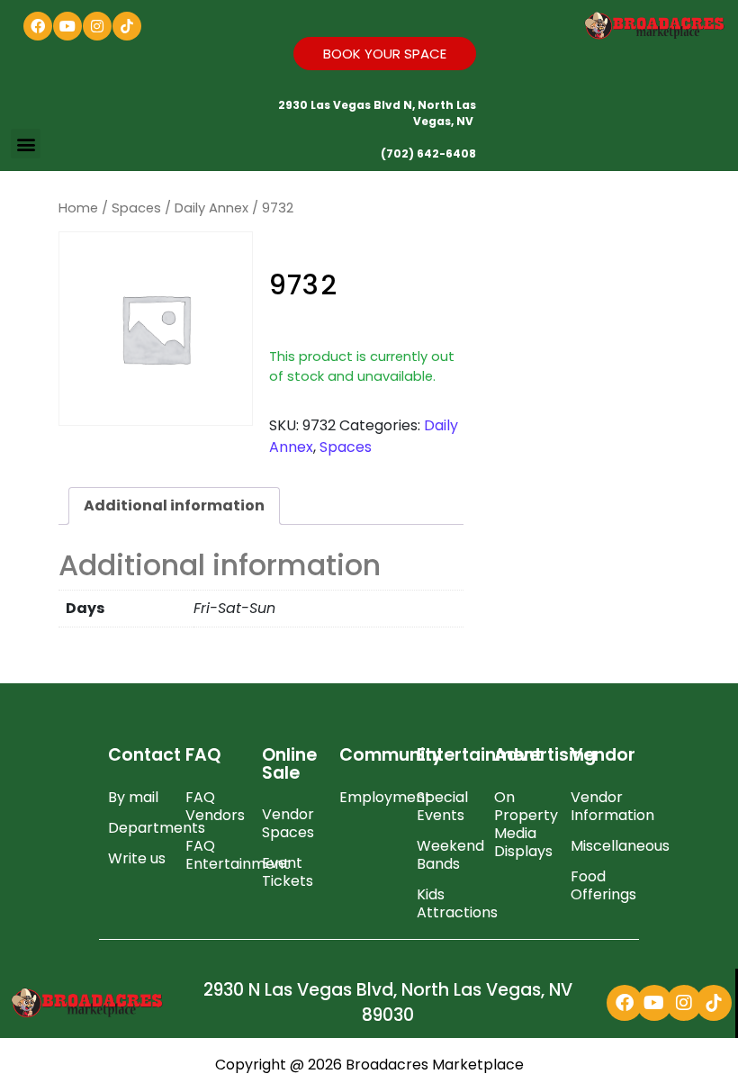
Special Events (442, 806)
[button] (25, 143)
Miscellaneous (600, 845)
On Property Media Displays (524, 824)
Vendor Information (600, 806)
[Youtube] (67, 26)
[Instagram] (97, 26)
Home (78, 208)
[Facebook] (37, 26)
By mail (133, 797)
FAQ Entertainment (215, 854)
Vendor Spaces (288, 823)
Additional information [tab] (174, 505)
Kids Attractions (446, 903)
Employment (369, 797)
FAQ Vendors (215, 806)
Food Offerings (600, 885)
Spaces (136, 208)
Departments (137, 827)
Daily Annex (211, 208)
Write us (137, 858)
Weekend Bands (446, 854)
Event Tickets (287, 872)
